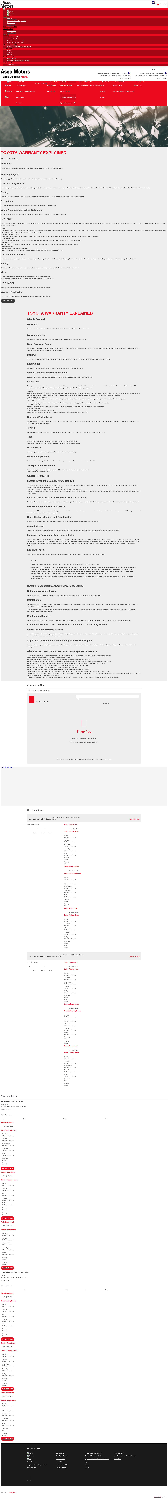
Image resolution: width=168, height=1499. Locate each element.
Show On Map (134, 819)
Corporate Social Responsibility (36, 1465)
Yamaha (87, 1465)
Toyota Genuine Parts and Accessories (97, 1459)
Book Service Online (62, 1465)
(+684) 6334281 (162, 78)
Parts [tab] (50, 832)
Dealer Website (157, 1497)
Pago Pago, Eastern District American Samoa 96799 (151, 75)
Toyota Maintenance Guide (93, 1456)
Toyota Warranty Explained (93, 1453)
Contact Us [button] (7, 62)
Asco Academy (31, 1467)
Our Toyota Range (61, 1456)
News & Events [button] (8, 56)
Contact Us (117, 1459)
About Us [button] (6, 17)
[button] (6, 9)
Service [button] (6, 35)
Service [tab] (42, 832)
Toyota (87, 1462)
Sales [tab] (34, 832)
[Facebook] (29, 1481)
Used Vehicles (60, 1462)
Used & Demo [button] (8, 29)
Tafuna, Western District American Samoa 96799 (115, 75)
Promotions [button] (8, 48)
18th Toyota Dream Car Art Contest (125, 1456)
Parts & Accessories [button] (11, 44)
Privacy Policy (12, 1492)
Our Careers (60, 1453)
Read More (8, 301)
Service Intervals (61, 1467)
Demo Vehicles (60, 1459)
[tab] (84, 686)
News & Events (118, 1453)
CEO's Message (32, 1462)
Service (87, 1467)
